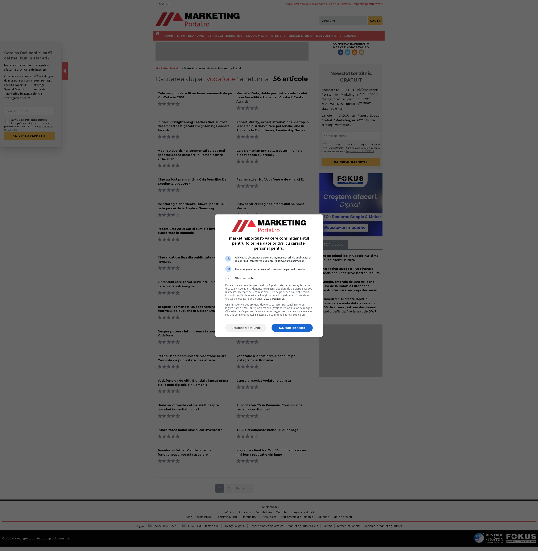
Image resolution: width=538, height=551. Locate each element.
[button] (269, 278)
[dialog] (269, 275)
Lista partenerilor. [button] (274, 299)
